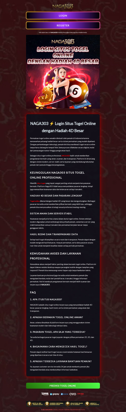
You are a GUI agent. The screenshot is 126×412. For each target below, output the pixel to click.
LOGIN (63, 15)
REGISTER (63, 25)
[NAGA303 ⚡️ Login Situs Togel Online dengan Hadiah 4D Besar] (63, 8)
